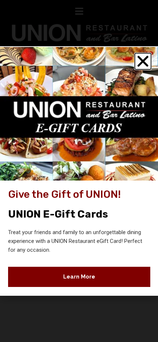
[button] (143, 61)
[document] (79, 171)
